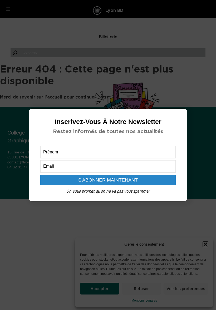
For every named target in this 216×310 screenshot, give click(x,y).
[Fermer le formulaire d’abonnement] (180, 117)
